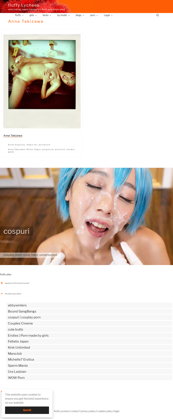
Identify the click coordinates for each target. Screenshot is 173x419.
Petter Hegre (33, 149)
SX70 (11, 152)
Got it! (27, 410)
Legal (107, 15)
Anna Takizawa (12, 135)
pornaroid (44, 144)
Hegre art (32, 144)
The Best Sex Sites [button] (13, 294)
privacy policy (88, 411)
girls (32, 15)
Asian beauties (16, 144)
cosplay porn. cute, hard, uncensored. (30, 255)
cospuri (16, 231)
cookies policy (105, 411)
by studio (62, 15)
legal (116, 411)
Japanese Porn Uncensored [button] (17, 283)
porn (92, 15)
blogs (78, 15)
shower (70, 149)
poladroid (48, 149)
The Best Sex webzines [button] (15, 391)
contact (75, 411)
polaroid (60, 149)
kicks (45, 15)
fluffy (18, 15)
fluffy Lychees (23, 5)
